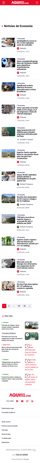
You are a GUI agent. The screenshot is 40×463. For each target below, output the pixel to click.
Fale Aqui (5, 430)
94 (19, 306)
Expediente (5, 442)
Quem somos (6, 422)
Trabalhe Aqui (6, 438)
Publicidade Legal (8, 408)
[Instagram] (27, 401)
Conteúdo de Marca (8, 412)
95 (24, 306)
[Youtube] (22, 401)
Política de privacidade (9, 426)
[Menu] (4, 2)
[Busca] (37, 2)
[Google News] (32, 401)
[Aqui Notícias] (20, 2)
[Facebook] (17, 401)
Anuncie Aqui (6, 434)
